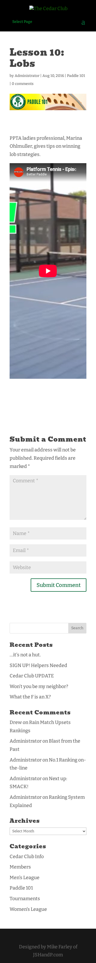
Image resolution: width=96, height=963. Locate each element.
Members (20, 867)
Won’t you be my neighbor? (39, 686)
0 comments (23, 83)
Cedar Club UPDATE (32, 676)
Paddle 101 (76, 75)
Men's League (24, 877)
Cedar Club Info (27, 856)
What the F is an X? (30, 697)
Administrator (27, 75)
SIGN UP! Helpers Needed (38, 665)
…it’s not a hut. (25, 655)
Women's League (28, 909)
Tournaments (25, 899)
